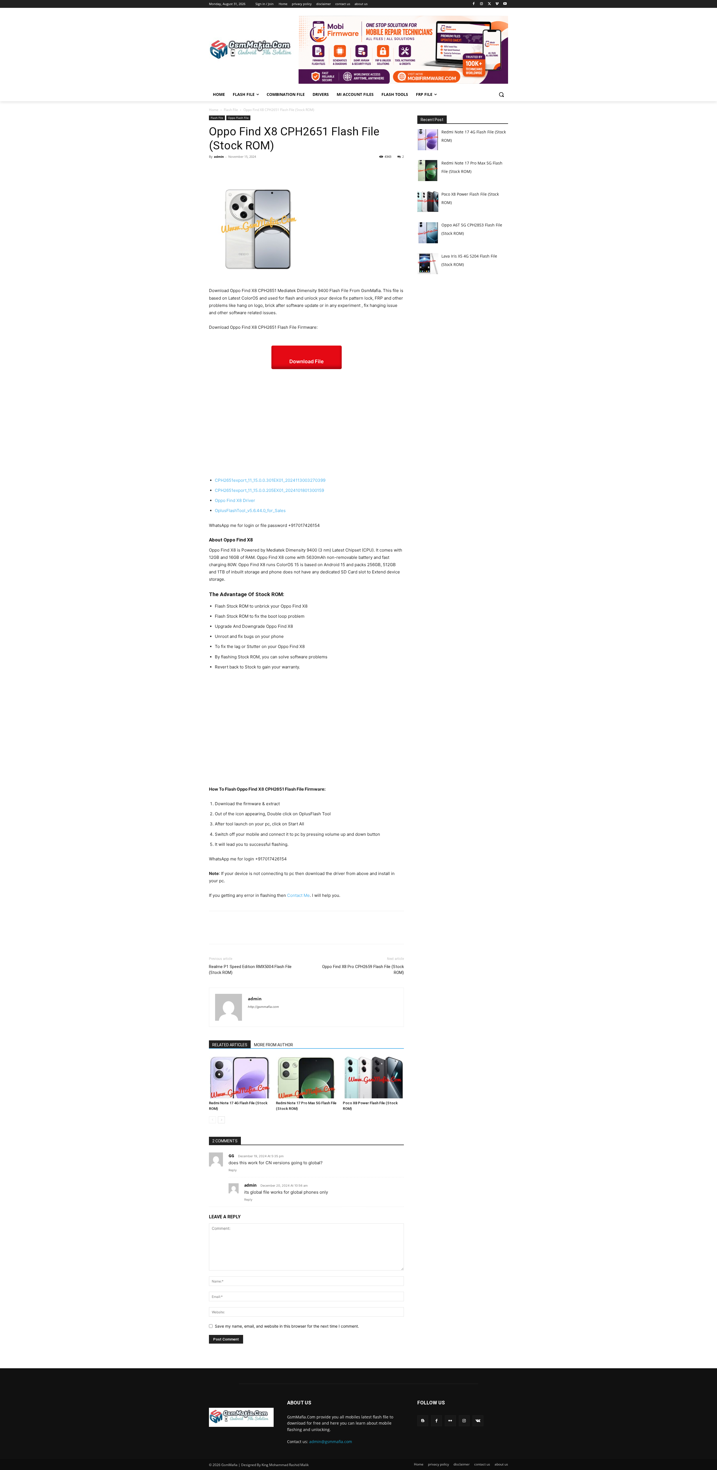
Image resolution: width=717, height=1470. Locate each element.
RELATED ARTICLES (229, 1045)
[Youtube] (505, 4)
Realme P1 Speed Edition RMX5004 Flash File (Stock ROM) (250, 969)
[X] (489, 4)
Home (213, 109)
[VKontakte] (477, 1420)
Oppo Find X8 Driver (235, 500)
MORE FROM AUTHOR (273, 1045)
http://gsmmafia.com (263, 1007)
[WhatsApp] (253, 169)
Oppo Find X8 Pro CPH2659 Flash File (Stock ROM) (363, 969)
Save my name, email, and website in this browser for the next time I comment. (287, 1326)
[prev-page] (212, 1119)
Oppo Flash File (238, 118)
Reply (233, 1170)
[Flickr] (450, 1420)
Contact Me (298, 895)
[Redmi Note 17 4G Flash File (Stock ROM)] (239, 1077)
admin (219, 156)
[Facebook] (474, 4)
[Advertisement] (306, 423)
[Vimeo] (497, 4)
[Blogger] (422, 1420)
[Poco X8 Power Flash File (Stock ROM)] (373, 1077)
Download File (306, 361)
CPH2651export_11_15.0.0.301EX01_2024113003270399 (270, 480)
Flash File (231, 109)
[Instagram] (481, 4)
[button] (501, 94)
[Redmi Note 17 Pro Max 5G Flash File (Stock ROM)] (306, 1077)
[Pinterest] (240, 169)
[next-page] (221, 1119)
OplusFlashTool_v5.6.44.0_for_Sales (250, 510)
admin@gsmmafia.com (330, 1441)
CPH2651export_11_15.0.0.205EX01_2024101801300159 (269, 490)
